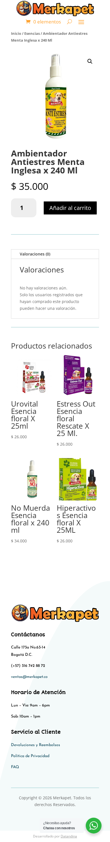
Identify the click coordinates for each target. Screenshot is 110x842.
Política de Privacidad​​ (30, 756)
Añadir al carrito (70, 208)
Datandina (69, 836)
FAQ (15, 767)
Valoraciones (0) (35, 254)
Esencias (32, 33)
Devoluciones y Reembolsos (35, 745)
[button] (90, 61)
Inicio (16, 33)
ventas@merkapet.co (29, 677)
